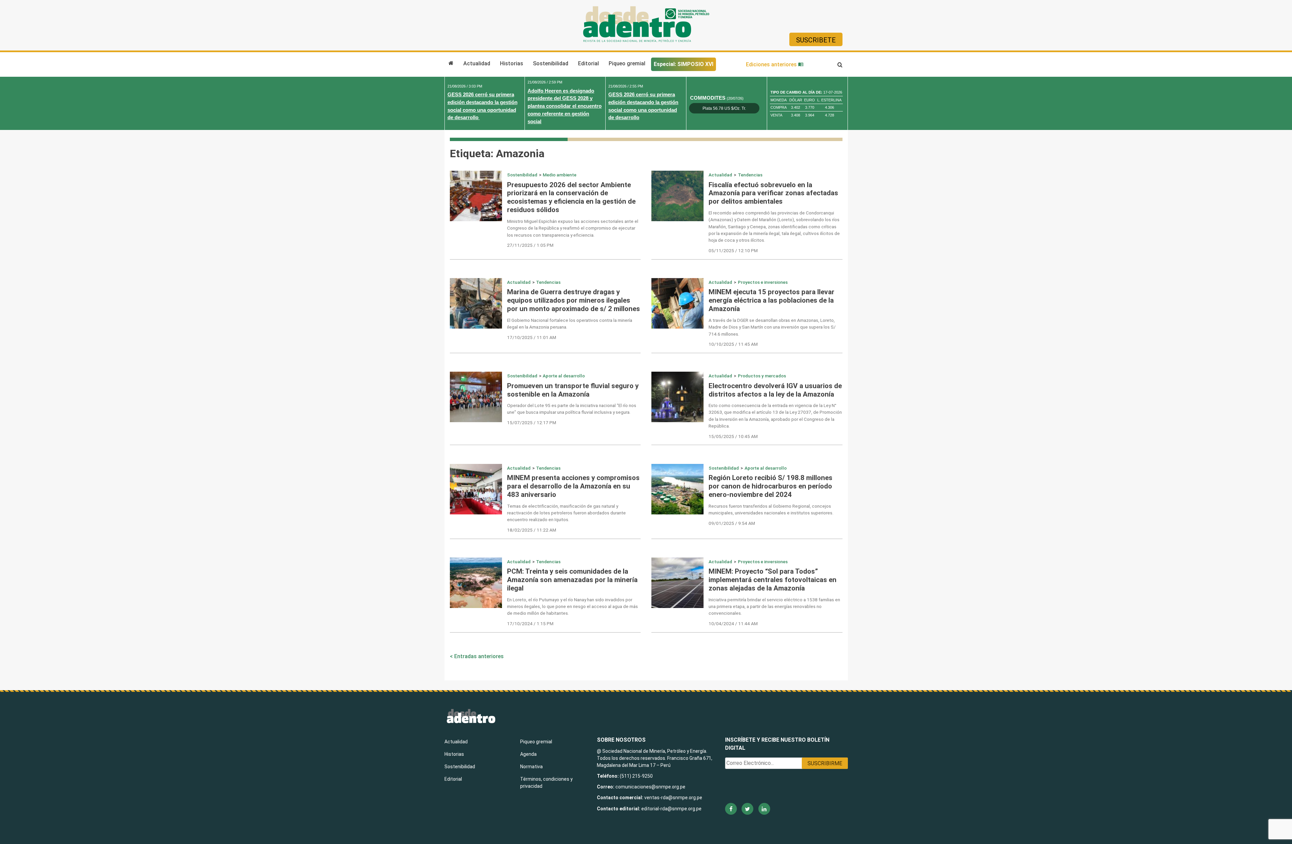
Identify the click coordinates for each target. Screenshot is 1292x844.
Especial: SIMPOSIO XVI (683, 64)
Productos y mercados (762, 375)
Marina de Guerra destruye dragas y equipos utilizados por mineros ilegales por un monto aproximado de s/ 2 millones (573, 300)
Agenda (528, 754)
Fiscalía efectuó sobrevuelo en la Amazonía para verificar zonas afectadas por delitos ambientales (773, 193)
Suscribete (816, 40)
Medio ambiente (559, 174)
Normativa (531, 766)
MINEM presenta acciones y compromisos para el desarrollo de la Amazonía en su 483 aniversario (573, 486)
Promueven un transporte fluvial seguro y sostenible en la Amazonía (573, 390)
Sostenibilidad (550, 63)
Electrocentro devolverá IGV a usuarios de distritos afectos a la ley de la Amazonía (775, 390)
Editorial (588, 63)
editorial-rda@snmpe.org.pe (671, 808)
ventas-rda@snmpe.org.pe (673, 797)
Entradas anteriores (479, 656)
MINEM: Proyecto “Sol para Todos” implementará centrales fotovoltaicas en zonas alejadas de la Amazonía (772, 579)
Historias (511, 63)
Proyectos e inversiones (763, 282)
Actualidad (476, 63)
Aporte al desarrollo (564, 375)
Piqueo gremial (627, 63)
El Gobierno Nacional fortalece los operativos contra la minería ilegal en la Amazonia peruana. (569, 323)
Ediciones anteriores (772, 64)
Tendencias (750, 174)
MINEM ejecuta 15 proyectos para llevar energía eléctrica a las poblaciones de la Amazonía (771, 300)
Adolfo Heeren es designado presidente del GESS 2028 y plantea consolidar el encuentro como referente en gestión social (565, 106)
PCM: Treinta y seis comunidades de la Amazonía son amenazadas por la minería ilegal (572, 579)
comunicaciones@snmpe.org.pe (650, 786)
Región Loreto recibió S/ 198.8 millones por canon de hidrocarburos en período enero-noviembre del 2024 (770, 486)
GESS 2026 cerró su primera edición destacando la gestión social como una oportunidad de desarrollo (482, 106)
